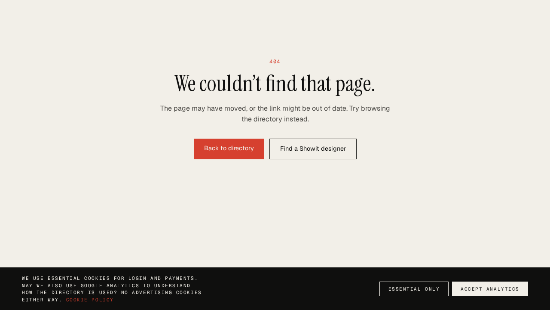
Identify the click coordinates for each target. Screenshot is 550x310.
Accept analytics (490, 289)
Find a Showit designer (313, 148)
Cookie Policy (90, 300)
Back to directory (229, 148)
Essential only (414, 289)
